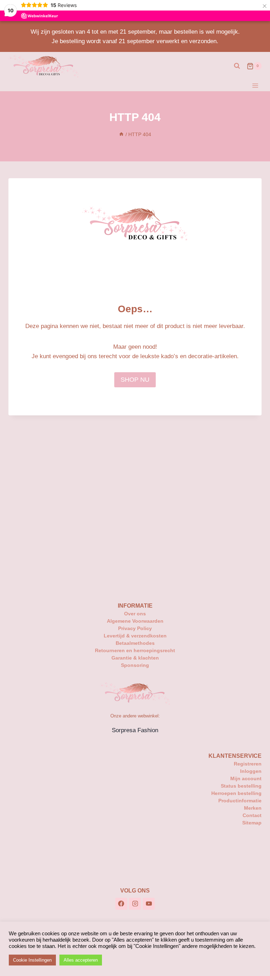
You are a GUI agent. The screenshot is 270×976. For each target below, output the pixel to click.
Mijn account (246, 778)
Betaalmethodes (135, 643)
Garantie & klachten (135, 658)
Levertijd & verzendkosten (135, 636)
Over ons (135, 613)
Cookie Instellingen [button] (32, 960)
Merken (253, 808)
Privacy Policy (135, 628)
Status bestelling (241, 786)
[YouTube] (149, 904)
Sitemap (252, 822)
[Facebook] (121, 904)
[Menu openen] (255, 85)
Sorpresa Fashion (135, 730)
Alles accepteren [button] (81, 960)
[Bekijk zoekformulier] (237, 66)
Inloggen (251, 771)
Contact (252, 815)
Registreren (248, 764)
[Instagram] (135, 904)
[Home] (121, 134)
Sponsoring (135, 665)
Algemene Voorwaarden (135, 621)
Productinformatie (240, 800)
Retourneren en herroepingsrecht (135, 650)
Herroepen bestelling (236, 793)
